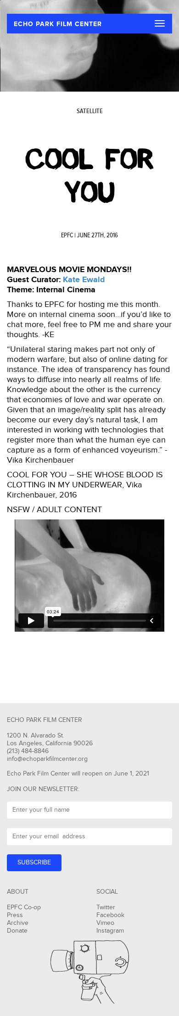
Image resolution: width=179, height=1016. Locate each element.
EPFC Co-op (24, 907)
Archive (17, 923)
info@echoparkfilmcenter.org (47, 759)
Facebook (110, 915)
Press (15, 915)
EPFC (67, 235)
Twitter (105, 907)
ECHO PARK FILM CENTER (58, 24)
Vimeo (105, 923)
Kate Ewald (84, 280)
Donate (17, 930)
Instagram (110, 930)
